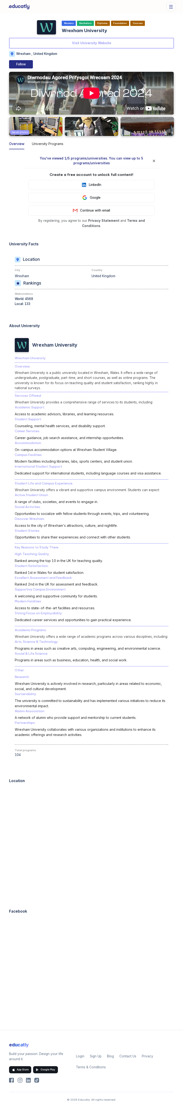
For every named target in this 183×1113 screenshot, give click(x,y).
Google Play (48, 1069)
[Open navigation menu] (170, 6)
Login (80, 1056)
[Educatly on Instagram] (20, 1080)
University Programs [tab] (47, 144)
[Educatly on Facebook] (11, 1080)
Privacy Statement (103, 221)
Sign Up (96, 1056)
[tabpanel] (91, 591)
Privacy (147, 1056)
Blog (110, 1056)
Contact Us (127, 1056)
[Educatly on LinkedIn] (28, 1080)
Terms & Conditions (91, 1067)
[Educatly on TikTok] (36, 1080)
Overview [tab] (16, 144)
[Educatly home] (19, 6)
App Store (23, 1069)
